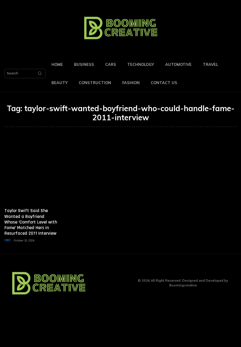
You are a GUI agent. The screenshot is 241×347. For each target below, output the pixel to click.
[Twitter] (120, 283)
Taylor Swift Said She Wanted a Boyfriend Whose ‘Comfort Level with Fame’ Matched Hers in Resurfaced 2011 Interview (30, 222)
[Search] (40, 73)
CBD (7, 240)
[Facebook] (101, 283)
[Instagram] (111, 283)
